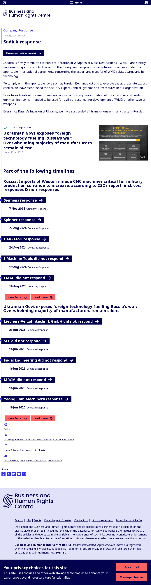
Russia (42, 450)
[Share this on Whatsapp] (3, 474)
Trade (6, 460)
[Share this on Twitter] (9, 474)
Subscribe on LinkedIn (129, 520)
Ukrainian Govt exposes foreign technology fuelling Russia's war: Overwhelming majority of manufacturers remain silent (47, 140)
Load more (41, 297)
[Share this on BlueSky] (19, 474)
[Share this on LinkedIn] (14, 474)
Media (37, 520)
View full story (17, 297)
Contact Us (81, 520)
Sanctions (14, 460)
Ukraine (34, 450)
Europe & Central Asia (13, 450)
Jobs (28, 520)
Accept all (131, 567)
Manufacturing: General (63, 439)
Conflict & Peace (55, 460)
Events (19, 520)
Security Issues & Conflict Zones (33, 460)
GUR (142, 156)
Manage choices (132, 577)
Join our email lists (102, 520)
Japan (27, 450)
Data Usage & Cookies (57, 520)
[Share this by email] (24, 474)
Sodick (7, 429)
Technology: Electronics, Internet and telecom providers (28, 439)
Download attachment (21, 53)
